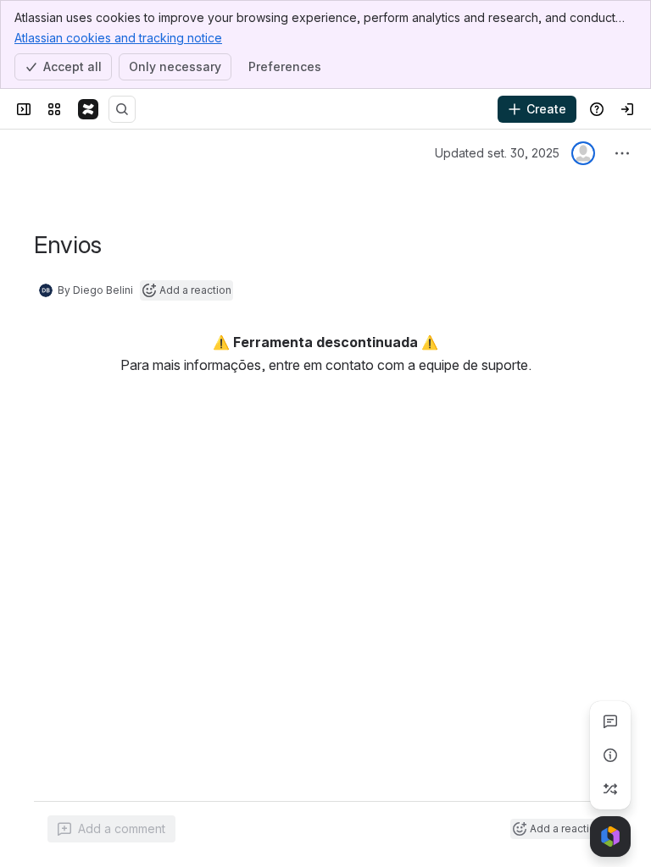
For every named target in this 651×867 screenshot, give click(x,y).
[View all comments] (610, 721)
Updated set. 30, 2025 (497, 153)
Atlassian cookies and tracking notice (118, 37)
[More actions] (622, 153)
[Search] (122, 109)
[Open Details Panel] (610, 755)
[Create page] (610, 789)
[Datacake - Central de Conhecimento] (88, 109)
